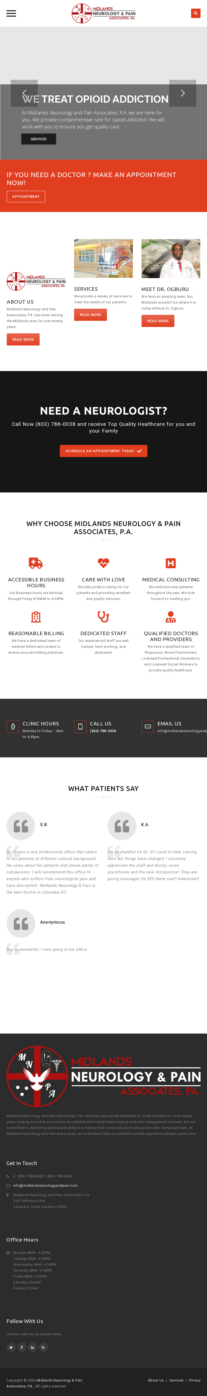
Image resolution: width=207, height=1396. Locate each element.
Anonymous (52, 922)
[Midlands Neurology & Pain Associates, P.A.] (103, 13)
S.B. (44, 824)
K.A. (145, 824)
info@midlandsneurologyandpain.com (45, 1185)
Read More (23, 339)
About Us (156, 1380)
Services (176, 1380)
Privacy (195, 1380)
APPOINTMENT (26, 197)
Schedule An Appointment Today (99, 451)
